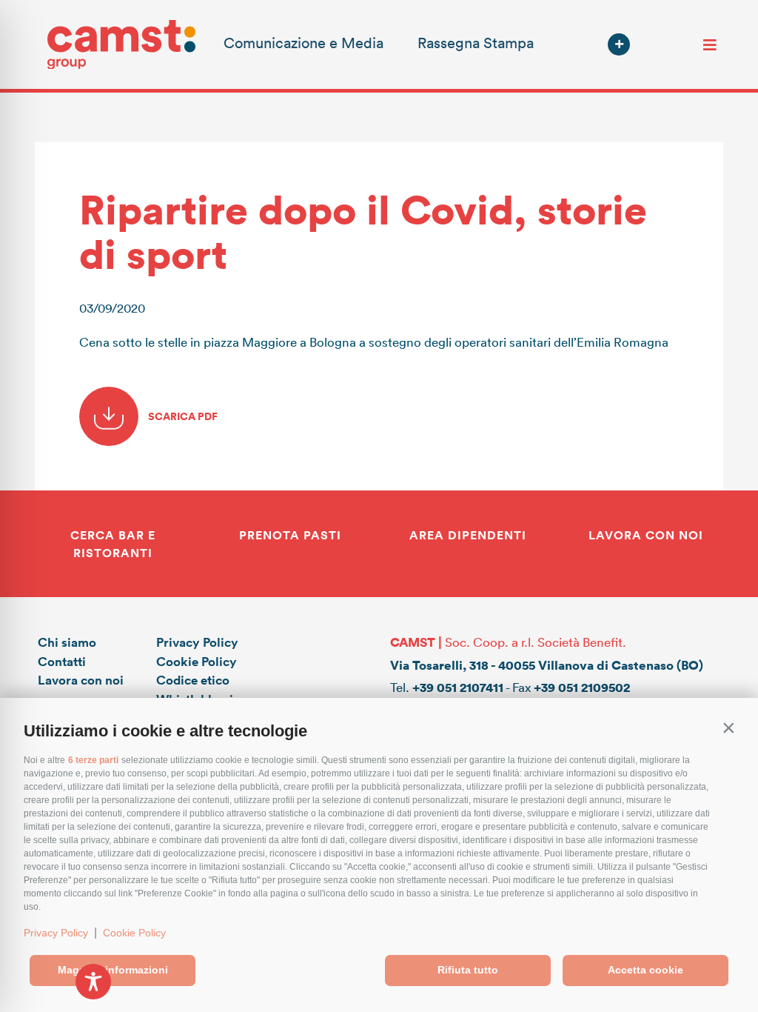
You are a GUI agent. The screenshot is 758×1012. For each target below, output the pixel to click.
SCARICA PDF (182, 416)
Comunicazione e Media (303, 42)
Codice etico (192, 679)
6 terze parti (93, 760)
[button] (728, 727)
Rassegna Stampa (475, 42)
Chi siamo (67, 641)
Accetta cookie (645, 970)
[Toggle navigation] (709, 44)
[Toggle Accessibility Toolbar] (93, 981)
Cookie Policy (134, 933)
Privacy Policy (56, 933)
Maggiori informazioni (113, 970)
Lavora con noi (81, 679)
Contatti (62, 661)
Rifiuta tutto (467, 970)
